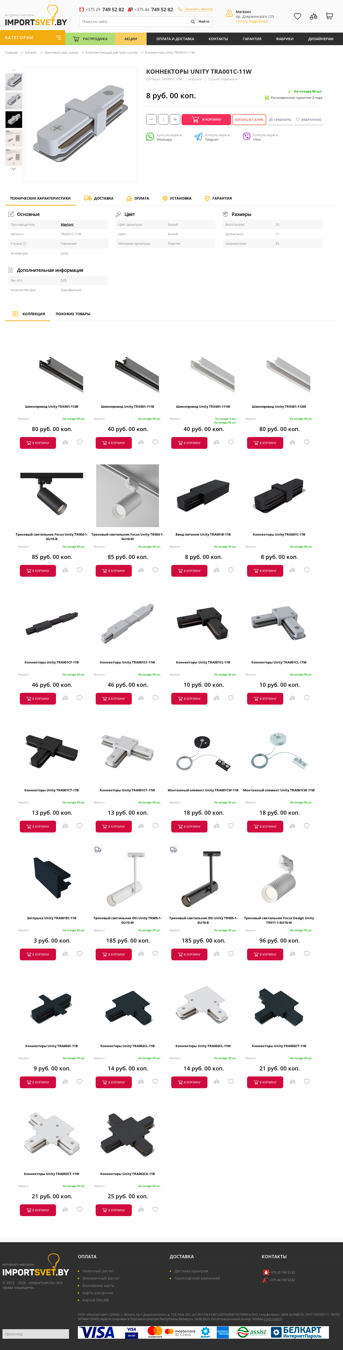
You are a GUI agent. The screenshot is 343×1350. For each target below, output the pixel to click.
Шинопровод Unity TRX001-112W (279, 406)
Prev (13, 70)
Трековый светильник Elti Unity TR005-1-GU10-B (203, 920)
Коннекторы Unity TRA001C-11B (279, 534)
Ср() (268, 1319)
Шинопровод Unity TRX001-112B (51, 406)
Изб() (277, 1319)
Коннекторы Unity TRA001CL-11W (279, 662)
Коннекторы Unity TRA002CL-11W (203, 1046)
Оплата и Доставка (175, 38)
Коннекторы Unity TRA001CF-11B (52, 662)
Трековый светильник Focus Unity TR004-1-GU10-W (127, 536)
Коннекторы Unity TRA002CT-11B (279, 1046)
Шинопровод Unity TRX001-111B (127, 406)
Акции (131, 38)
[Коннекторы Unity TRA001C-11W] (14, 82)
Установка (181, 198)
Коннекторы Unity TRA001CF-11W (127, 662)
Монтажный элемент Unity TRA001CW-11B (203, 790)
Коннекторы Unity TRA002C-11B (51, 1046)
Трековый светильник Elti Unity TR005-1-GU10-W (127, 920)
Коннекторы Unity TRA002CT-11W (51, 1173)
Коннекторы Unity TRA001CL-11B (203, 662)
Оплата (141, 198)
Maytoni (67, 224)
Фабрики (285, 38)
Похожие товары (73, 313)
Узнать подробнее (252, 21)
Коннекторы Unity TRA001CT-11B (51, 790)
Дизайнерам (320, 38)
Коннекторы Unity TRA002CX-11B (127, 1173)
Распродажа (95, 38)
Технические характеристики (40, 198)
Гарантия (252, 38)
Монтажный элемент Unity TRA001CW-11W (279, 790)
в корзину (40, 443)
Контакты (218, 38)
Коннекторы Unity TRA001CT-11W (127, 790)
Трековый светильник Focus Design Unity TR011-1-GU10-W (279, 920)
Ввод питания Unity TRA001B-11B (203, 534)
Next (13, 169)
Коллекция (34, 313)
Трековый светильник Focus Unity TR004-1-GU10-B (52, 536)
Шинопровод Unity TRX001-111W (203, 406)
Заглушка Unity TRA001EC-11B (51, 918)
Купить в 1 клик (249, 119)
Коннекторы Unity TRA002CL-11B (127, 1046)
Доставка (103, 198)
